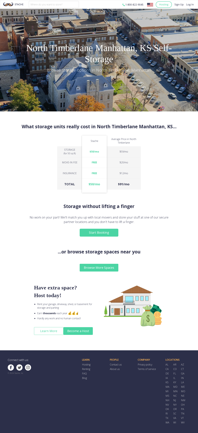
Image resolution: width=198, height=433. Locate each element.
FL (174, 373)
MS (167, 395)
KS (167, 382)
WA (167, 422)
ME (183, 386)
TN (182, 413)
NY (175, 404)
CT (182, 369)
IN (182, 378)
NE (182, 395)
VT (182, 418)
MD (175, 386)
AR (174, 364)
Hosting (163, 4)
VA (174, 418)
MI (167, 391)
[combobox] (54, 4)
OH (183, 404)
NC (175, 395)
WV (183, 422)
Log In (190, 4)
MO (183, 391)
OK (167, 409)
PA (182, 409)
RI (167, 413)
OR (175, 409)
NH (167, 400)
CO (175, 369)
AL (167, 364)
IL (174, 378)
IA (167, 378)
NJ (174, 400)
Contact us (116, 364)
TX (167, 418)
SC (174, 413)
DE (167, 373)
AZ (182, 364)
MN (175, 391)
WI (174, 422)
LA (182, 382)
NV (167, 404)
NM (183, 400)
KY (174, 382)
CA (167, 369)
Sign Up (179, 4)
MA (167, 386)
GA (182, 373)
